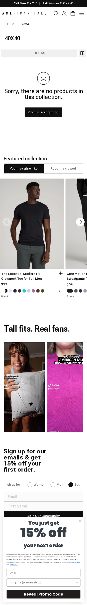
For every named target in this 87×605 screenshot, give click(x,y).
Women (39, 484)
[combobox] (42, 582)
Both (77, 484)
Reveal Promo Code (43, 594)
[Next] (80, 222)
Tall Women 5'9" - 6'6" (58, 3)
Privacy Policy (14, 564)
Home (11, 24)
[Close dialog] (79, 521)
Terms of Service (74, 562)
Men (60, 484)
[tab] (24, 168)
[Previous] (6, 222)
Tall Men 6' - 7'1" (25, 3)
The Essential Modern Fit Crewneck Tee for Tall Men (21, 276)
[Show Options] (77, 582)
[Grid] (82, 53)
